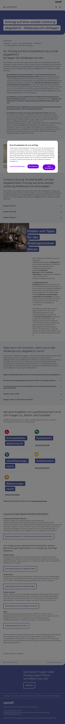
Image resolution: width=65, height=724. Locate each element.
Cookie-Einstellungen (17, 166)
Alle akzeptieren (49, 167)
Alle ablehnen (33, 166)
